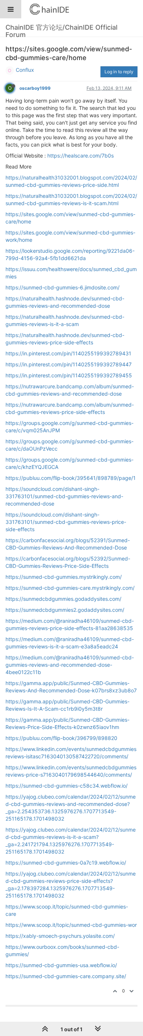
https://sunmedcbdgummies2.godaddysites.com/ (65, 610)
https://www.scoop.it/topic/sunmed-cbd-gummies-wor (71, 925)
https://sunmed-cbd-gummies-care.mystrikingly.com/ (70, 588)
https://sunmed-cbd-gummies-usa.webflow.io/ (61, 965)
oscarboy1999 (35, 88)
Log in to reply (118, 71)
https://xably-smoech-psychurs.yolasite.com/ (60, 936)
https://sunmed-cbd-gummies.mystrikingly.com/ (64, 577)
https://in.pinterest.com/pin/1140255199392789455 (69, 375)
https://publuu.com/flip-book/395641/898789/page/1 (71, 478)
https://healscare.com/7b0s (80, 155)
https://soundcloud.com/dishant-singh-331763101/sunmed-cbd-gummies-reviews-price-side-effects (66, 521)
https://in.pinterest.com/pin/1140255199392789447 (69, 364)
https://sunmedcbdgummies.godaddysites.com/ (63, 599)
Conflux (25, 70)
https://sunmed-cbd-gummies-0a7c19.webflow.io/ (66, 862)
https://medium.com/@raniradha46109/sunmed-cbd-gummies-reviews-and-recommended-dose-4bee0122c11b (70, 664)
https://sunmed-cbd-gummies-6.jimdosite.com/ (63, 287)
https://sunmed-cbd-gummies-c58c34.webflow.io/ (67, 785)
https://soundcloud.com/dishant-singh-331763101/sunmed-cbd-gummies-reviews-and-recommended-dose (64, 496)
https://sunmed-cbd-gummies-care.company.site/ (66, 976)
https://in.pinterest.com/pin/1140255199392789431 (68, 353)
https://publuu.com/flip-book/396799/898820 (61, 738)
